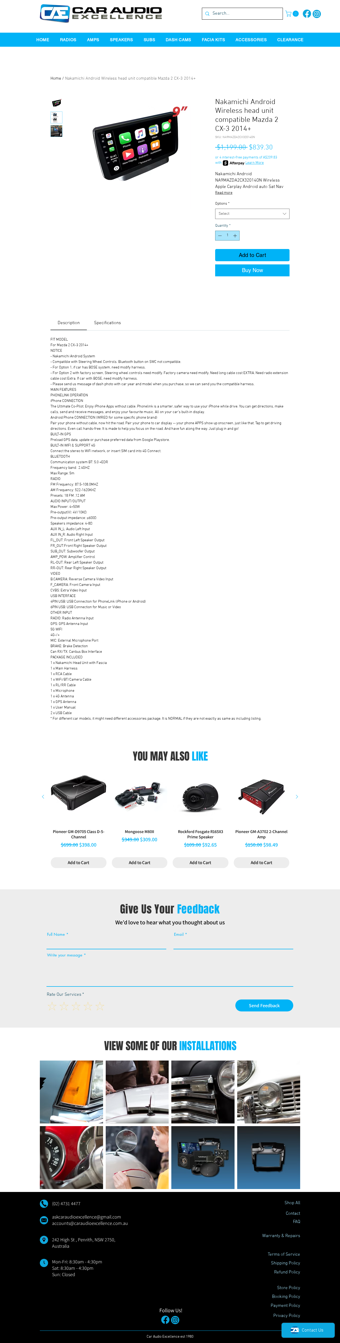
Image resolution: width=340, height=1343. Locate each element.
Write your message (64, 955)
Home (55, 78)
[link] (69, 323)
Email (179, 934)
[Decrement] (219, 235)
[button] (292, 14)
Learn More (254, 163)
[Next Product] (297, 796)
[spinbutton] (227, 235)
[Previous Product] (43, 796)
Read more (223, 193)
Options (222, 203)
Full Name (56, 934)
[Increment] (235, 235)
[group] (170, 818)
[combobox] (252, 214)
